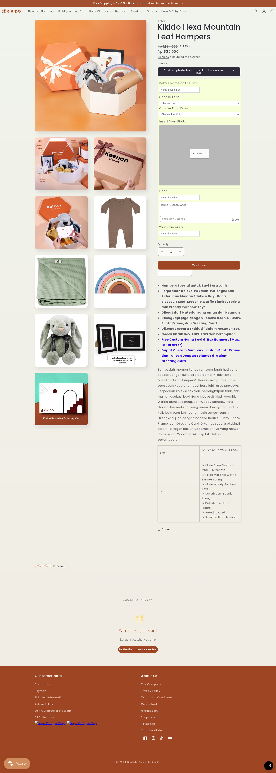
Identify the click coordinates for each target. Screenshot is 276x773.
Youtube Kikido (151, 730)
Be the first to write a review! (138, 649)
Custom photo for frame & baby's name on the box (199, 71)
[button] (100, 11)
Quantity (163, 244)
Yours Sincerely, (171, 227)
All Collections (45, 717)
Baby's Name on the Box (178, 83)
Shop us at (148, 717)
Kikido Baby (131, 762)
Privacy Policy (150, 691)
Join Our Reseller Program (53, 711)
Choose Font (169, 97)
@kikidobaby (150, 711)
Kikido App (148, 724)
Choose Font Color (174, 108)
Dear (163, 191)
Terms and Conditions (156, 697)
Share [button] (166, 529)
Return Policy (44, 704)
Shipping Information (49, 697)
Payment (41, 691)
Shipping (163, 57)
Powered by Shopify (149, 762)
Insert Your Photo (173, 121)
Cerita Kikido (150, 704)
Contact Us (43, 684)
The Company (151, 684)
